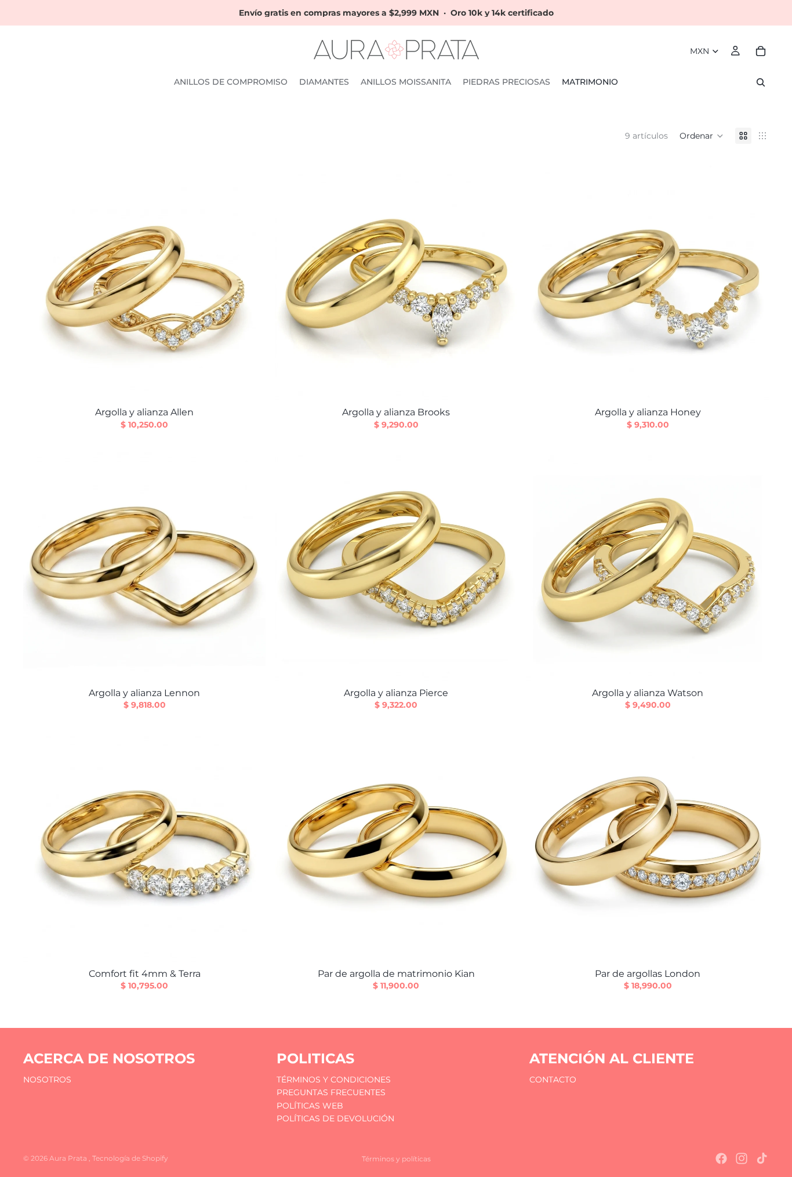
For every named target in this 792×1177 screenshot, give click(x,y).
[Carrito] (760, 51)
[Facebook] (721, 1158)
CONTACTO (552, 1079)
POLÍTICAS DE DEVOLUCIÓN (335, 1118)
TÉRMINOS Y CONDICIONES (334, 1079)
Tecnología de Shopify (130, 1158)
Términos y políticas (396, 1158)
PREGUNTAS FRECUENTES (331, 1092)
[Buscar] (760, 82)
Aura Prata (69, 1158)
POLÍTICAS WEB (310, 1105)
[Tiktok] (762, 1158)
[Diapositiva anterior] (543, 279)
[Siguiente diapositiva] (751, 279)
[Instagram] (742, 1158)
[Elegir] (247, 382)
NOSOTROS (47, 1079)
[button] (702, 136)
